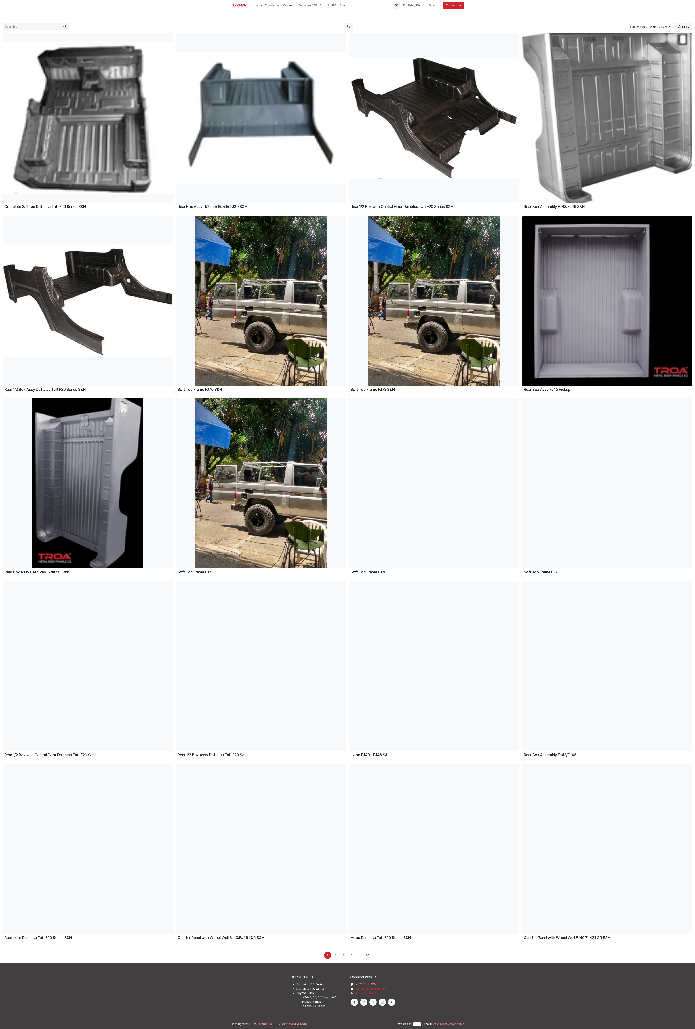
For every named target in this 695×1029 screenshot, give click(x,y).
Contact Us (453, 5)
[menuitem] (258, 5)
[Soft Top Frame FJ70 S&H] (261, 301)
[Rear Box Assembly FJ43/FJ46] (607, 666)
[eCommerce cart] (396, 5)
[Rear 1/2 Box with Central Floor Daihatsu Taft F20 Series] (88, 666)
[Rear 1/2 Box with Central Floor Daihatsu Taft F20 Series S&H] (434, 118)
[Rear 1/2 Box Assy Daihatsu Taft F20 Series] (261, 666)
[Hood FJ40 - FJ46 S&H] (434, 666)
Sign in (433, 5)
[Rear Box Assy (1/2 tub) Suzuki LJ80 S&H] (261, 118)
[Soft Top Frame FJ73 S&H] (434, 301)
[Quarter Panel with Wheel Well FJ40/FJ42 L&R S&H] (607, 849)
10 (367, 955)
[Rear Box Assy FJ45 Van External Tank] (88, 483)
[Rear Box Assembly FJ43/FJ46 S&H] (607, 118)
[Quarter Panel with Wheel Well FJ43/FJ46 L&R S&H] (261, 849)
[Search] (64, 26)
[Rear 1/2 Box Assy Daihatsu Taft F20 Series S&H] (88, 301)
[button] (348, 26)
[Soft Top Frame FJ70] (434, 483)
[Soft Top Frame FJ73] (261, 483)
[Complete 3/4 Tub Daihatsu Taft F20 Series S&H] (88, 118)
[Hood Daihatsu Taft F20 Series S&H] (434, 849)
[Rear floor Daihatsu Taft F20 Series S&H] (88, 849)
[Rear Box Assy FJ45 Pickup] (607, 301)
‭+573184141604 (366, 984)
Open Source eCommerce (448, 1023)
